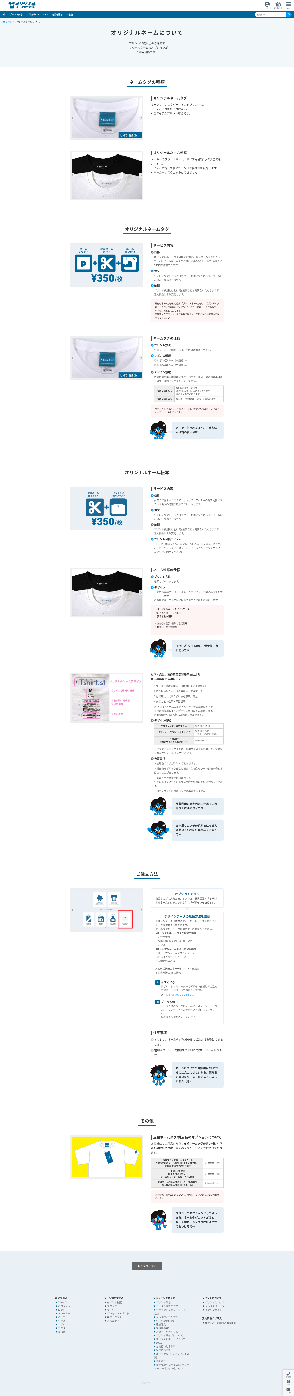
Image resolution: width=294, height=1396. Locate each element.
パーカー (63, 1317)
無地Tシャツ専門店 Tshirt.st (220, 1322)
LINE (288, 1384)
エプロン (63, 1324)
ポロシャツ (64, 1306)
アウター (63, 1328)
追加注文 (161, 1324)
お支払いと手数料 (166, 1346)
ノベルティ (113, 1320)
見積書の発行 (163, 1328)
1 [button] (105, 135)
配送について (163, 1350)
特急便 (69, 14)
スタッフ (112, 1306)
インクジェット (213, 1309)
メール (288, 1392)
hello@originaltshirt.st (182, 995)
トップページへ (147, 1266)
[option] (107, 118)
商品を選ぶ (57, 14)
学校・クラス (114, 1317)
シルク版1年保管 (165, 1320)
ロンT (61, 1309)
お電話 (288, 1377)
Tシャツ (62, 1302)
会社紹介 (161, 1361)
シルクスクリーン (214, 1306)
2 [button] (108, 135)
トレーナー (64, 1313)
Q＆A (45, 14)
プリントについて (215, 1302)
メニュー (289, 8)
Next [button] (141, 118)
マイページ (267, 8)
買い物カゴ (278, 8)
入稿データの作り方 (167, 1331)
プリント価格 (16, 14)
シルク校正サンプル (167, 1317)
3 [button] (109, 196)
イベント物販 (114, 1302)
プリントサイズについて (169, 1335)
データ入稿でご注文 (167, 1306)
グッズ (61, 1320)
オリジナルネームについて (170, 1339)
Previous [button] (72, 118)
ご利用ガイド (32, 14)
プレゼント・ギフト (118, 1313)
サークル (112, 1309)
